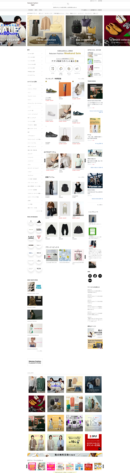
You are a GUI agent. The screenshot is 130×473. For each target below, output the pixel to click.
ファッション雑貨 (31, 125)
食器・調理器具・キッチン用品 (34, 189)
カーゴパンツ (81, 17)
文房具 (29, 204)
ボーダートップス (48, 17)
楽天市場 (100, 4)
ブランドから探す (31, 60)
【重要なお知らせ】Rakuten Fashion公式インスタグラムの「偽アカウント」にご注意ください (95, 324)
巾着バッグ (95, 17)
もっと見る (40, 354)
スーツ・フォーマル (32, 146)
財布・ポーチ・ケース (32, 132)
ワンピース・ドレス (32, 99)
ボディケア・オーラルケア (33, 171)
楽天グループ (93, 4)
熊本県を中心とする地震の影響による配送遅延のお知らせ (65, 11)
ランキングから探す (32, 68)
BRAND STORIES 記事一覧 (97, 202)
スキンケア (30, 157)
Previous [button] (27, 34)
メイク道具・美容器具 (32, 182)
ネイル (29, 168)
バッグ (29, 110)
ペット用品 (30, 208)
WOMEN (30, 13)
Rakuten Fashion (39, 7)
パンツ (29, 96)
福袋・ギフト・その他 (32, 211)
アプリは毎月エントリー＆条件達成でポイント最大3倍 (91, 13)
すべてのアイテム (31, 78)
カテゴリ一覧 (39, 214)
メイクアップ (30, 164)
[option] (46, 34)
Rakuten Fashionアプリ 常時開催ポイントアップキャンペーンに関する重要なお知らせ (95, 312)
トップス (29, 89)
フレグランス (30, 179)
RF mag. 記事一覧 (99, 147)
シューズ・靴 (30, 114)
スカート (29, 103)
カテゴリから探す (31, 71)
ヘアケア (29, 175)
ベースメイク (30, 161)
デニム (67, 17)
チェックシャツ (88, 17)
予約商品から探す (31, 75)
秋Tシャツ (41, 17)
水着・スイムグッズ (32, 150)
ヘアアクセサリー (31, 139)
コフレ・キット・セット (33, 186)
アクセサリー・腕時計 (32, 128)
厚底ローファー (73, 17)
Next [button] (102, 34)
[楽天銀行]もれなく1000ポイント (82, 4)
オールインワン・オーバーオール (34, 107)
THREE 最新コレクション (59, 17)
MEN (36, 13)
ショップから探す (31, 64)
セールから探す (31, 57)
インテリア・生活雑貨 (32, 193)
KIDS (40, 13)
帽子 (29, 135)
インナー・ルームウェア (33, 117)
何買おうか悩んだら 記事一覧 (97, 171)
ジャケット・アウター (32, 92)
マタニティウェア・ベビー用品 (34, 143)
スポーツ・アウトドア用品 (33, 200)
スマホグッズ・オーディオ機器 (34, 197)
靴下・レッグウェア (32, 121)
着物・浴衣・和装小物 (32, 153)
